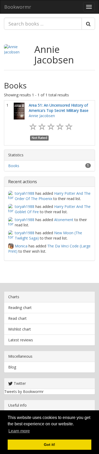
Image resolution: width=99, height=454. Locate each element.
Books (13, 165)
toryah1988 (24, 193)
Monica (21, 245)
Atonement (63, 219)
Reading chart (20, 307)
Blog (12, 367)
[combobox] (43, 24)
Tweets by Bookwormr (24, 391)
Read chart (17, 318)
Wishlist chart (19, 329)
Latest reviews (20, 339)
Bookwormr (17, 7)
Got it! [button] (49, 444)
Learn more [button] (19, 431)
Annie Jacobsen (54, 54)
